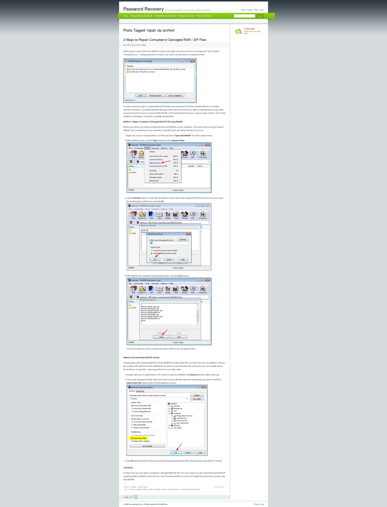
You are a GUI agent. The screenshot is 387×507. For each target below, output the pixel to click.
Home (243, 10)
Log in (261, 10)
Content (250, 10)
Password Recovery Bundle (142, 16)
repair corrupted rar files (157, 489)
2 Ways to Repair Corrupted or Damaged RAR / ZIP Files (164, 39)
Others (133, 487)
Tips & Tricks (143, 487)
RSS (256, 10)
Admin (143, 45)
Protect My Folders (204, 16)
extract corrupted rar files (137, 489)
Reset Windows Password (165, 16)
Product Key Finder (186, 16)
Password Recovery (143, 8)
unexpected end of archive (190, 489)
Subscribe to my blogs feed (252, 31)
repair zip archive (173, 489)
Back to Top (259, 504)
